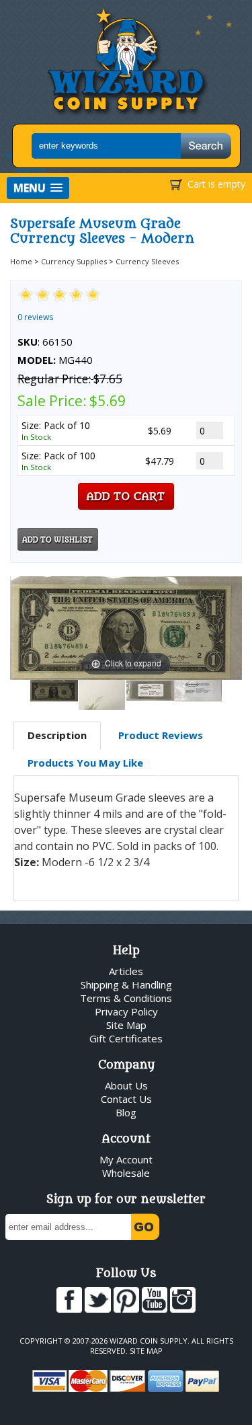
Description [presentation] (57, 735)
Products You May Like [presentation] (85, 762)
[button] (38, 188)
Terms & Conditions (126, 998)
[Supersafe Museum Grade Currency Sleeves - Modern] (54, 690)
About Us (126, 1085)
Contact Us (126, 1099)
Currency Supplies (74, 261)
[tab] (57, 736)
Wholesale (126, 1173)
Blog (126, 1112)
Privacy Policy (126, 1011)
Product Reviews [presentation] (160, 735)
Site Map (126, 1025)
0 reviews (35, 317)
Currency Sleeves (147, 261)
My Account (126, 1159)
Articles (126, 971)
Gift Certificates (126, 1038)
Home (21, 261)
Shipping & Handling (126, 984)
